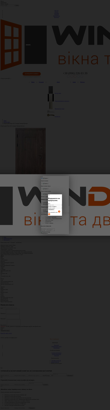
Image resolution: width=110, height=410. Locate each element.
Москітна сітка (49, 220)
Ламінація (45, 211)
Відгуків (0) (7, 240)
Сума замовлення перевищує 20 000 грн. (15, 403)
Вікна (32, 82)
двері (6, 333)
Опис (5, 237)
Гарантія (56, 14)
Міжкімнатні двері (59, 108)
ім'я (1, 308)
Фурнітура (57, 116)
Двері (58, 82)
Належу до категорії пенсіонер (13, 396)
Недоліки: (3, 318)
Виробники (56, 347)
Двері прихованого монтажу (62, 101)
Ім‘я (49, 203)
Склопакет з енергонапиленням (53, 218)
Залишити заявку (31, 74)
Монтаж (82, 82)
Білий (44, 210)
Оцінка (2, 327)
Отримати (45, 384)
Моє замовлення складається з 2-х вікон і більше (17, 400)
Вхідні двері (58, 93)
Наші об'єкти (56, 16)
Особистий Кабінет (57, 353)
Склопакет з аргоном (50, 217)
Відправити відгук (5, 330)
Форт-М (3, 333)
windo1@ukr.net (55, 362)
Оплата (56, 12)
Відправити (51, 209)
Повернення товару (56, 346)
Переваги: (3, 313)
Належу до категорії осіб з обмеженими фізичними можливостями (22, 399)
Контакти (56, 17)
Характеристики (8, 238)
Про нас (56, 10)
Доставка (56, 13)
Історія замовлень (56, 354)
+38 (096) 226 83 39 (75, 73)
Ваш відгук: (4, 325)
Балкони (41, 82)
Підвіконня (48, 221)
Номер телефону (52, 206)
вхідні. (10, 333)
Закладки (56, 355)
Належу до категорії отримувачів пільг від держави (18, 397)
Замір (74, 82)
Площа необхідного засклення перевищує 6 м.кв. (17, 402)
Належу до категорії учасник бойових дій (15, 395)
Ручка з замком (49, 223)
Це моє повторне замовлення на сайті (14, 405)
